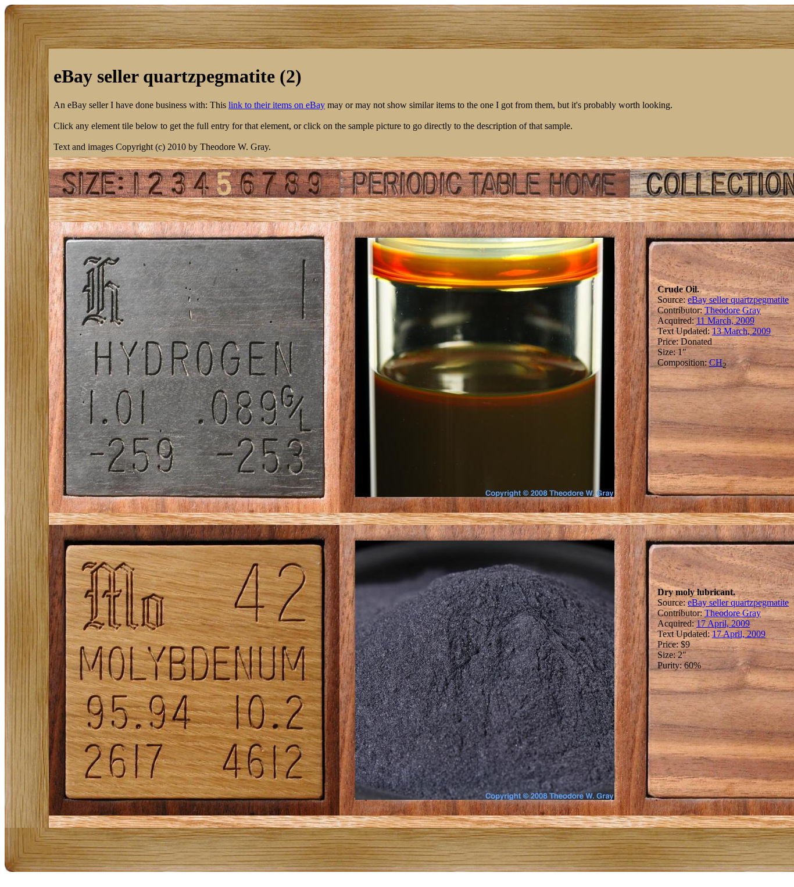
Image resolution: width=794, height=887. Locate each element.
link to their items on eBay (276, 105)
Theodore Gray (732, 310)
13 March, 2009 (741, 331)
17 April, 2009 (723, 623)
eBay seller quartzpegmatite (738, 300)
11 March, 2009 (725, 321)
